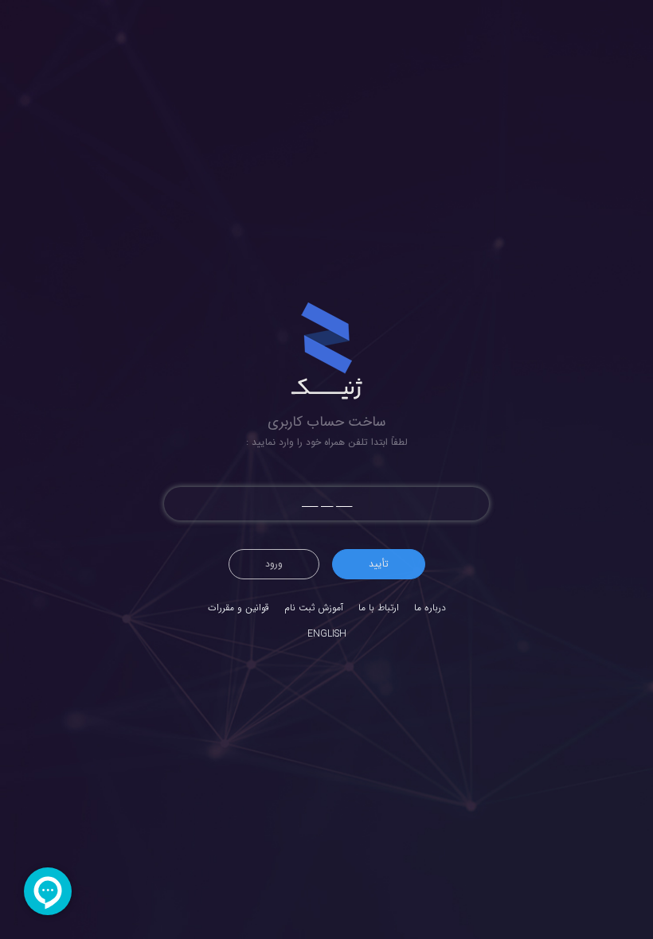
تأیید (379, 563)
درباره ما (430, 607)
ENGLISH (326, 633)
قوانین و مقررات (238, 607)
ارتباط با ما (378, 607)
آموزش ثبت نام (313, 607)
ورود (274, 563)
